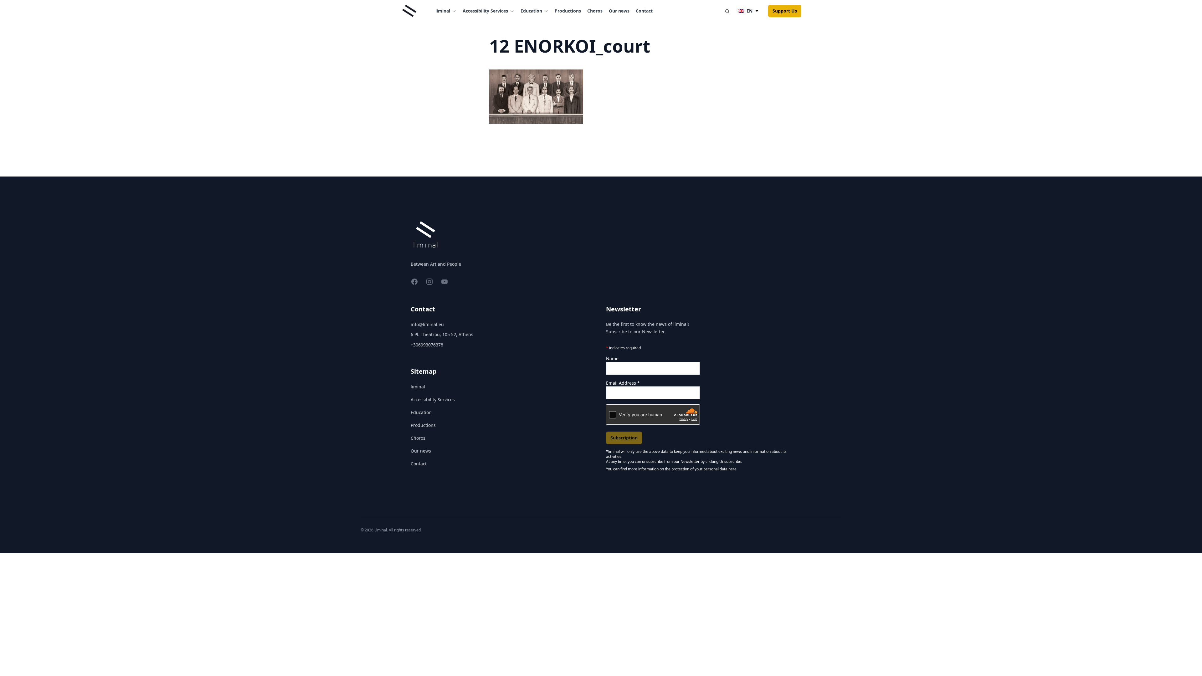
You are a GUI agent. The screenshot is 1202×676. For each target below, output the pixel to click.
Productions (568, 11)
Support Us (785, 11)
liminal (418, 387)
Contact (644, 11)
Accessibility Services (433, 399)
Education (421, 412)
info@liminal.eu (427, 324)
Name (612, 358)
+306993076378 (427, 345)
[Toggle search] (727, 11)
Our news (619, 11)
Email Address (623, 383)
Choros (595, 11)
